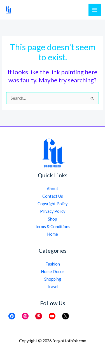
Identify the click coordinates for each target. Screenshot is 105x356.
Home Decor (52, 271)
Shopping (52, 279)
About (52, 188)
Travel (52, 286)
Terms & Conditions (52, 226)
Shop (52, 219)
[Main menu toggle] (94, 10)
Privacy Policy (52, 211)
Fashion (52, 264)
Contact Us (52, 196)
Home (52, 234)
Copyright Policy (52, 203)
